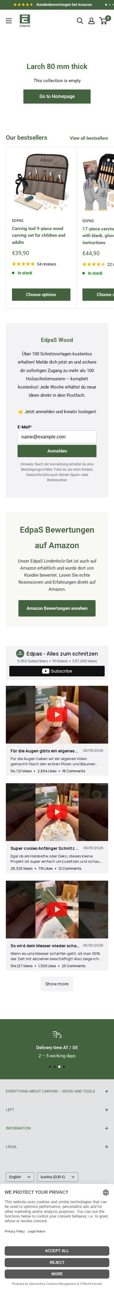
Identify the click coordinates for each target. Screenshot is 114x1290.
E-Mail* (25, 427)
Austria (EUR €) (52, 1177)
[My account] (91, 21)
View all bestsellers (89, 138)
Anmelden (57, 451)
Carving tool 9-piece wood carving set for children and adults (38, 235)
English (15, 1177)
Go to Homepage (57, 96)
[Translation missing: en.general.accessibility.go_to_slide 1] (106, 5)
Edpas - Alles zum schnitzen (62, 653)
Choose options (41, 294)
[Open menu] (9, 20)
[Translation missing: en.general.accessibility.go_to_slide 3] (113, 5)
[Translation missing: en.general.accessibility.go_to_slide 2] (109, 5)
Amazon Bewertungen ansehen (57, 608)
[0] (103, 20)
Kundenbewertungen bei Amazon (56, 5)
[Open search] (80, 21)
